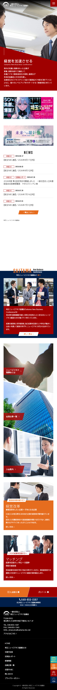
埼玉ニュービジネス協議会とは (15, 647)
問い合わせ (9, 674)
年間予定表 (9, 652)
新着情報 (8, 661)
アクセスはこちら (9, 633)
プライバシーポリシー (12, 678)
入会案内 (54, 668)
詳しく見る (9, 527)
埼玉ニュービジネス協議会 (11, 220)
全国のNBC (9, 669)
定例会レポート (10, 656)
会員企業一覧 (9, 665)
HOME (7, 643)
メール (54, 674)
